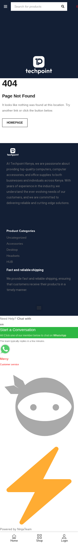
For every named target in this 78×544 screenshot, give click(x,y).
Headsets (13, 255)
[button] (39, 307)
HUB (9, 261)
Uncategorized (16, 237)
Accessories (14, 243)
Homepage (15, 122)
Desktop (12, 249)
